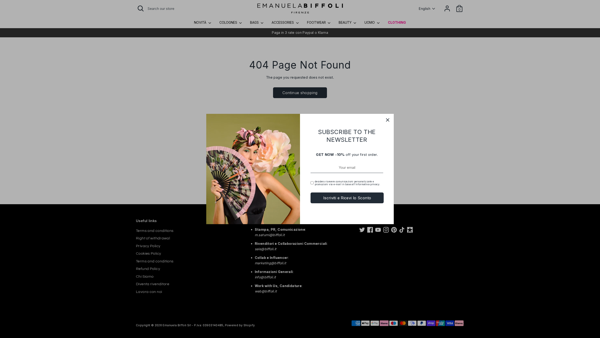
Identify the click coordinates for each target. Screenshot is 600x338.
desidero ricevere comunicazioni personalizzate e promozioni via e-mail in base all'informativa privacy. (347, 183)
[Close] (387, 120)
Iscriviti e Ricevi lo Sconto (347, 198)
